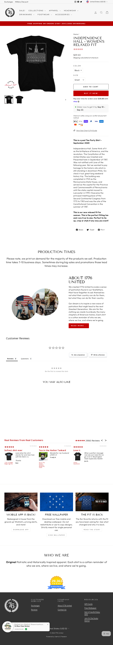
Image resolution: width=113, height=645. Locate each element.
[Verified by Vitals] (26, 629)
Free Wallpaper (90, 608)
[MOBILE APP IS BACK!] (21, 502)
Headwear (70, 10)
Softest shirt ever (13, 450)
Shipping (76, 58)
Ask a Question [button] (79, 355)
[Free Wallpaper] (56, 502)
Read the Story (92, 529)
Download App (21, 529)
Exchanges (8, 2)
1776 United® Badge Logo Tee (9, 463)
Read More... (79, 326)
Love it (76, 450)
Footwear (44, 14)
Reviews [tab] (10, 359)
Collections (36, 10)
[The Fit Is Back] (92, 502)
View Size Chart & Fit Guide (86, 130)
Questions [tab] (25, 359)
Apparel (54, 10)
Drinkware (26, 14)
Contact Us (62, 610)
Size (75, 75)
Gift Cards (88, 604)
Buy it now (91, 93)
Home (75, 34)
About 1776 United (65, 605)
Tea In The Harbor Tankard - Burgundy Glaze (42, 465)
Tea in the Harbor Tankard (52, 450)
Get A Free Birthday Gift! (92, 613)
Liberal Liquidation (76, 463)
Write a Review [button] (99, 355)
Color (77, 66)
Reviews (34, 610)
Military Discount (21, 2)
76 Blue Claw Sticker (22, 626)
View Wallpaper (56, 535)
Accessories (62, 14)
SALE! (22, 10)
